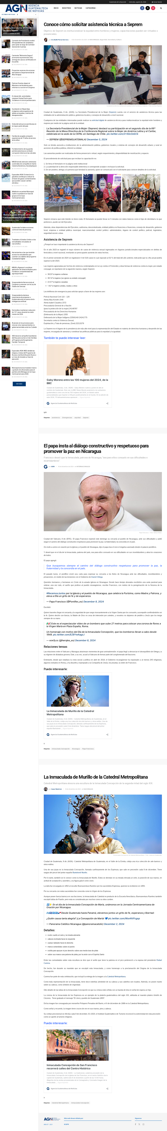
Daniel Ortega (97, 577)
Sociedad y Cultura (114, 40)
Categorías (91, 8)
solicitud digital (98, 120)
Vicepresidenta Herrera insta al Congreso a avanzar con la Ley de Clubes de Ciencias (24, 284)
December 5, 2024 (97, 139)
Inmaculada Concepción (61, 749)
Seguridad (103, 40)
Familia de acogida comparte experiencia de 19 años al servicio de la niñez (24, 138)
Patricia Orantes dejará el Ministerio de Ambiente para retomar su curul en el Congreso (23, 85)
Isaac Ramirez (56, 789)
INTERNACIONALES (83, 466)
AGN (53, 466)
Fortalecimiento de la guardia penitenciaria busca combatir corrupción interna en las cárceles (24, 151)
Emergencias (67, 417)
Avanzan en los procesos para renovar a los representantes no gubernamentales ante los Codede (24, 325)
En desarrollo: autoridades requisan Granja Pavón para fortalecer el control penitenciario (24, 98)
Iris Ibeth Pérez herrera (59, 40)
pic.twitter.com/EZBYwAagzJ (69, 634)
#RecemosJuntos (55, 593)
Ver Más (19, 384)
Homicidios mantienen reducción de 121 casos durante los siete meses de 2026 (23, 312)
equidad (78, 417)
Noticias (78, 8)
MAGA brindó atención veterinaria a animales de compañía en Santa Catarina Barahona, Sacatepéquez (24, 164)
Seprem (112, 112)
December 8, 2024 (94, 601)
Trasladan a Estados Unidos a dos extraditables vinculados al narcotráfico (24, 242)
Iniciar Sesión (157, 2)
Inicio (56, 8)
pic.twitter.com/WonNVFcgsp (124, 918)
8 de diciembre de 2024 (79, 40)
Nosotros (66, 8)
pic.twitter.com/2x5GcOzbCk (122, 134)
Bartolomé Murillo (80, 873)
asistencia (56, 417)
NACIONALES (94, 40)
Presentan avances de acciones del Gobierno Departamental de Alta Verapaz (23, 72)
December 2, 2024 (114, 924)
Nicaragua (76, 749)
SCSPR (66, 1124)
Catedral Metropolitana (116, 977)
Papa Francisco (88, 749)
